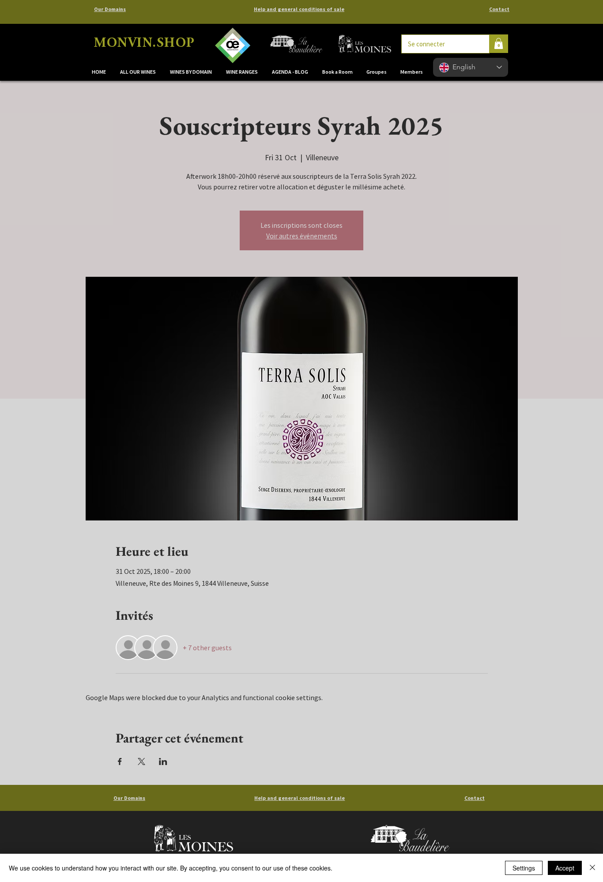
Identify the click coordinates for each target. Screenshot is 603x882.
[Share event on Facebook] (120, 761)
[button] (191, 72)
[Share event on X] (141, 761)
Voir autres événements (301, 235)
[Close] (592, 868)
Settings (524, 867)
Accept (564, 867)
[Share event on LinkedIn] (163, 761)
